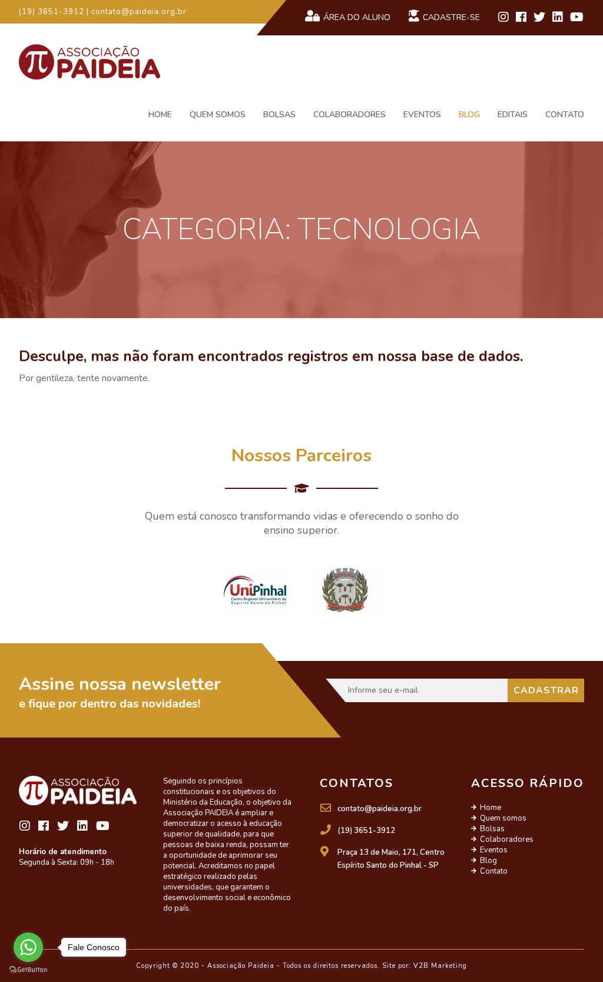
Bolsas (279, 114)
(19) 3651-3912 (366, 830)
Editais (513, 114)
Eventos (422, 114)
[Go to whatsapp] (28, 947)
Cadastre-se (451, 17)
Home (160, 114)
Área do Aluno (356, 17)
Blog (469, 114)
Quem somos (218, 114)
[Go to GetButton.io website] (28, 970)
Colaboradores (349, 114)
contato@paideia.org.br (379, 809)
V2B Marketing (440, 965)
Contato (564, 114)
